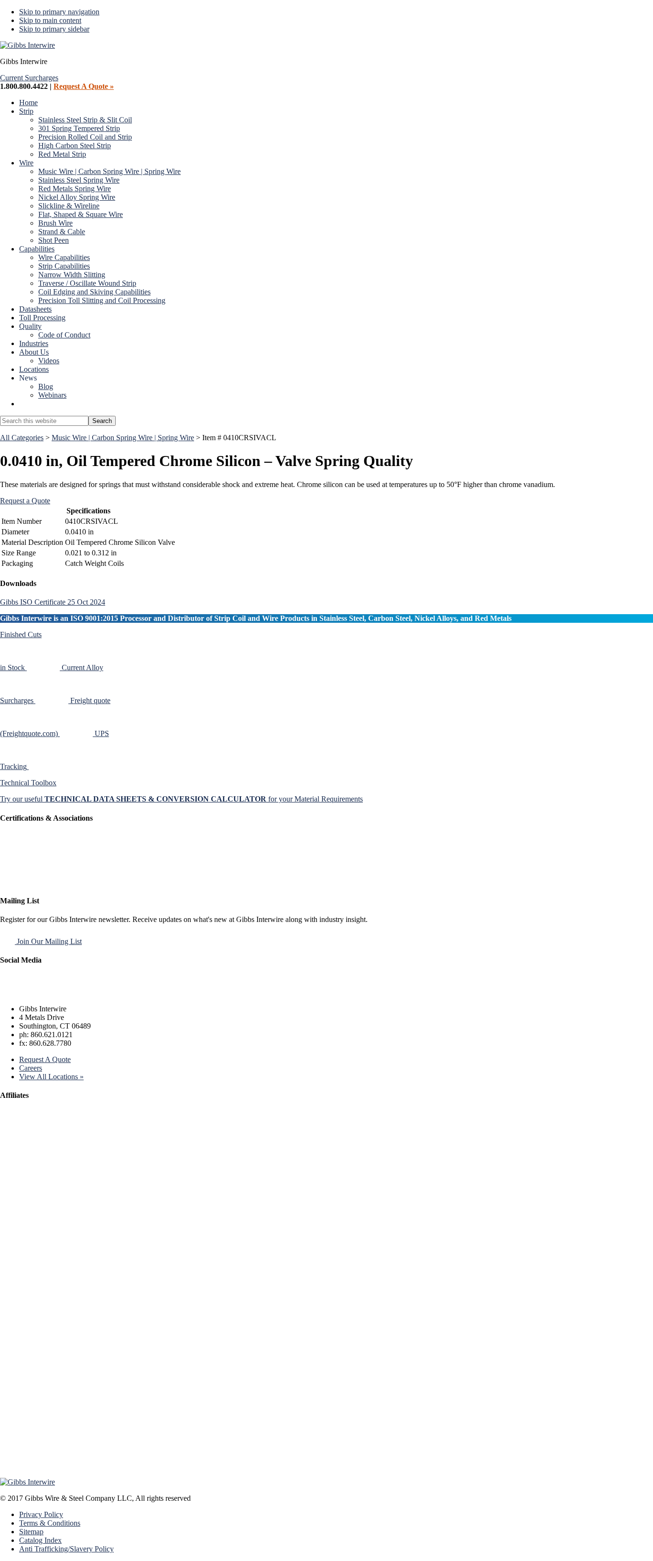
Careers (30, 1068)
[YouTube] (77, 992)
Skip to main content (50, 20)
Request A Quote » (84, 86)
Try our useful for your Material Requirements (181, 799)
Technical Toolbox (28, 783)
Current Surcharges (29, 78)
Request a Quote (25, 501)
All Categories (22, 438)
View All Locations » (51, 1077)
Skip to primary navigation (59, 12)
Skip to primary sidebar (54, 29)
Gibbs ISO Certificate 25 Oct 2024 (52, 602)
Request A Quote (45, 1059)
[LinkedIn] (55, 992)
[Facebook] (10, 992)
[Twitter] (32, 992)
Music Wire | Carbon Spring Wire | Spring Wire (123, 438)
